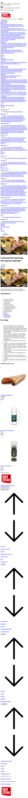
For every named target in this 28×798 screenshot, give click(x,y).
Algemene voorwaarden (6, 761)
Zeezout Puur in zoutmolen (7, 430)
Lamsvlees (3, 58)
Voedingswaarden (5, 631)
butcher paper (7, 315)
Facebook (3, 691)
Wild (2, 57)
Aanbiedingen (4, 20)
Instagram (3, 699)
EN (4, 102)
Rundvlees (3, 42)
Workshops (3, 624)
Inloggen (3, 105)
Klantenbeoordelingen (6, 701)
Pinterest (3, 696)
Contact (2, 768)
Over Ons (3, 546)
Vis (1, 65)
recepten (3, 230)
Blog (2, 559)
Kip (1, 54)
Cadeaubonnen (4, 621)
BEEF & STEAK (4, 489)
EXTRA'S (3, 564)
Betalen (2, 551)
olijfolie (5, 312)
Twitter (2, 693)
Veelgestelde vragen (5, 773)
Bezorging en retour (5, 549)
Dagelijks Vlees (4, 66)
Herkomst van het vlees (6, 554)
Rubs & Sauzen (4, 67)
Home (5, 233)
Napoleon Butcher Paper (6, 395)
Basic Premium (4, 40)
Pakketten (3, 74)
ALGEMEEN (4, 704)
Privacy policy (4, 763)
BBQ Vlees (3, 23)
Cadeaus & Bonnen (5, 90)
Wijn (2, 215)
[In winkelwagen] (1, 471)
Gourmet (3, 55)
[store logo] (6, 17)
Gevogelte (3, 61)
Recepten (3, 224)
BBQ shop (3, 78)
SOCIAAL (3, 634)
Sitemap (2, 771)
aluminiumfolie (7, 316)
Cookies (2, 766)
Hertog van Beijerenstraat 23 (7, 486)
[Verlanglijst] (1, 437)
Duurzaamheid (4, 556)
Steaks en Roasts (5, 31)
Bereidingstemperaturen (6, 629)
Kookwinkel (3, 96)
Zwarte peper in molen (6, 465)
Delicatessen (4, 219)
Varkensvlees (4, 48)
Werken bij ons (4, 561)
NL (1, 228)
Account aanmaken (9, 105)
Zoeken (20, 19)
